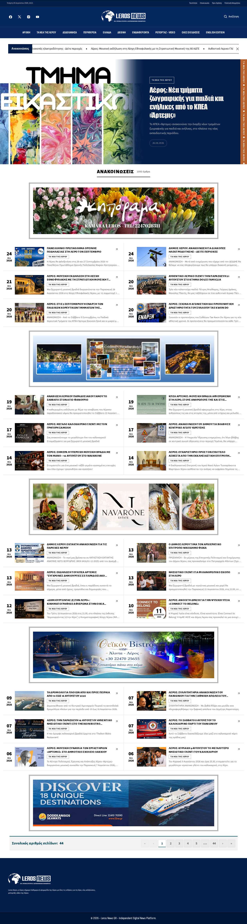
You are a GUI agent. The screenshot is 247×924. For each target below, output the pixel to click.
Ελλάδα (107, 32)
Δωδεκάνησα (70, 32)
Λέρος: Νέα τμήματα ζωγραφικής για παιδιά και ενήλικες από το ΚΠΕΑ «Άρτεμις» (187, 102)
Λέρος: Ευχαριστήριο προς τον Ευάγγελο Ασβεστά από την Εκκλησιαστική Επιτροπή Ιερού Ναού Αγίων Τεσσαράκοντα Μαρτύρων (199, 456)
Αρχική (26, 32)
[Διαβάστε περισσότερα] (116, 249)
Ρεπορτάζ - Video (165, 32)
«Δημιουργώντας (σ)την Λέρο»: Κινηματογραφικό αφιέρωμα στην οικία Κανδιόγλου (75, 604)
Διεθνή (122, 32)
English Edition (215, 32)
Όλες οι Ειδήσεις (191, 32)
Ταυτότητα (193, 3)
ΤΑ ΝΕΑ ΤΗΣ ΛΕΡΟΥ (58, 256)
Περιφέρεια (89, 32)
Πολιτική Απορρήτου (232, 3)
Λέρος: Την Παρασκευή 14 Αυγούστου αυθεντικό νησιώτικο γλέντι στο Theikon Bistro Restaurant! (79, 724)
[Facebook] (10, 17)
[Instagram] (28, 17)
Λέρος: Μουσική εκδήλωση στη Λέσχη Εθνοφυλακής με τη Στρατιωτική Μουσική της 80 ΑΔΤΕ (120, 49)
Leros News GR (109, 918)
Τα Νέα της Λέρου (46, 32)
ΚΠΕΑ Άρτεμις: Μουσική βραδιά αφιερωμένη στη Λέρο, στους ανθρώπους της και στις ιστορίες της (200, 400)
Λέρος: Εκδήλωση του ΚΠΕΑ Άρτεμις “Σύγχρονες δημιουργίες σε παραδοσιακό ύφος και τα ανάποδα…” (76, 576)
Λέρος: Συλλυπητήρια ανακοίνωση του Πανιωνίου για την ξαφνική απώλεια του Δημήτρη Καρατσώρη (197, 696)
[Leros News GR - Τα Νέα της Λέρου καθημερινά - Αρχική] (123, 16)
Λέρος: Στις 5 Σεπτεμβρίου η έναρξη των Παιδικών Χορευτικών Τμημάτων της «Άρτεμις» (75, 308)
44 (214, 843)
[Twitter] (19, 17)
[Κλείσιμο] (237, 49)
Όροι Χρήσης (217, 3)
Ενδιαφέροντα (140, 32)
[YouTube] (37, 17)
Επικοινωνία (204, 3)
